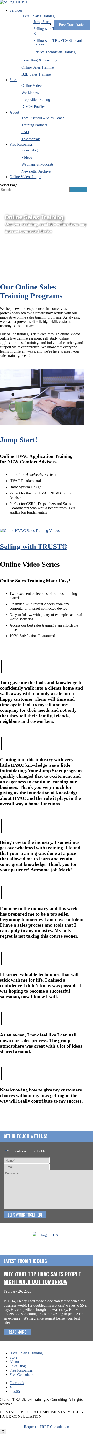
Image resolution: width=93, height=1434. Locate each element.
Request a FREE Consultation (46, 1427)
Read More (17, 1332)
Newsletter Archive (36, 171)
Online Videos (32, 86)
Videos (26, 157)
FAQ (25, 132)
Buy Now (7, 646)
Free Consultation (72, 25)
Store (13, 80)
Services (16, 10)
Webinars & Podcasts (37, 164)
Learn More (9, 522)
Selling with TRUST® (33, 546)
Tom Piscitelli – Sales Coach (42, 118)
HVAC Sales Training (38, 16)
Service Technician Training (54, 52)
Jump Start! (42, 22)
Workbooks (30, 92)
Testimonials (30, 139)
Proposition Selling (35, 99)
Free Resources (21, 144)
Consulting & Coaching (39, 60)
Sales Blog (29, 150)
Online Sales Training (37, 67)
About (14, 112)
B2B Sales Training (36, 74)
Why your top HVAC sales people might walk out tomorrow (42, 1277)
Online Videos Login (25, 177)
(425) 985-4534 (46, 1242)
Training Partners (34, 125)
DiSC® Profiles (33, 106)
